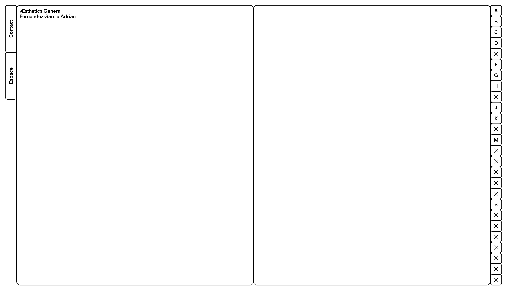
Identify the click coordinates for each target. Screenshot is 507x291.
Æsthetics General (41, 11)
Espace (11, 75)
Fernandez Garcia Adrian (48, 16)
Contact (11, 29)
